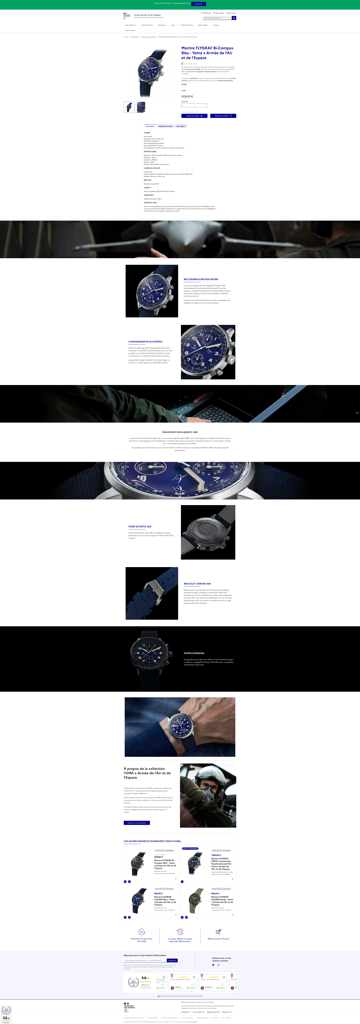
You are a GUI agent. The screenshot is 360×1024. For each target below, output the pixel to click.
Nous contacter (226, 1017)
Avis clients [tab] (181, 126)
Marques (215, 25)
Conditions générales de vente (169, 1017)
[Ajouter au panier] (129, 881)
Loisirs (173, 25)
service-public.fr (198, 1012)
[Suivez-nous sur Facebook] (213, 964)
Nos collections (131, 25)
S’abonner (172, 960)
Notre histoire (130, 30)
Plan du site (215, 1017)
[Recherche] (234, 18)
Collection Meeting (187, 25)
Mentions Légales (152, 1017)
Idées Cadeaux (203, 25)
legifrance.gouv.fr (212, 1012)
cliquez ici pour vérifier (196, 996)
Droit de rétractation (187, 1017)
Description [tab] (150, 126)
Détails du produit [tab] (165, 126)
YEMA (183, 90)
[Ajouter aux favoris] (125, 881)
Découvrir (198, 4)
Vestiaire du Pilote (147, 25)
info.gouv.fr (185, 1012)
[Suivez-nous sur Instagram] (218, 964)
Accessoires (162, 25)
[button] (137, 823)
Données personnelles (203, 1017)
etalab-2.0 (192, 1021)
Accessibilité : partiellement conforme (134, 1017)
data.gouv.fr (226, 1012)
